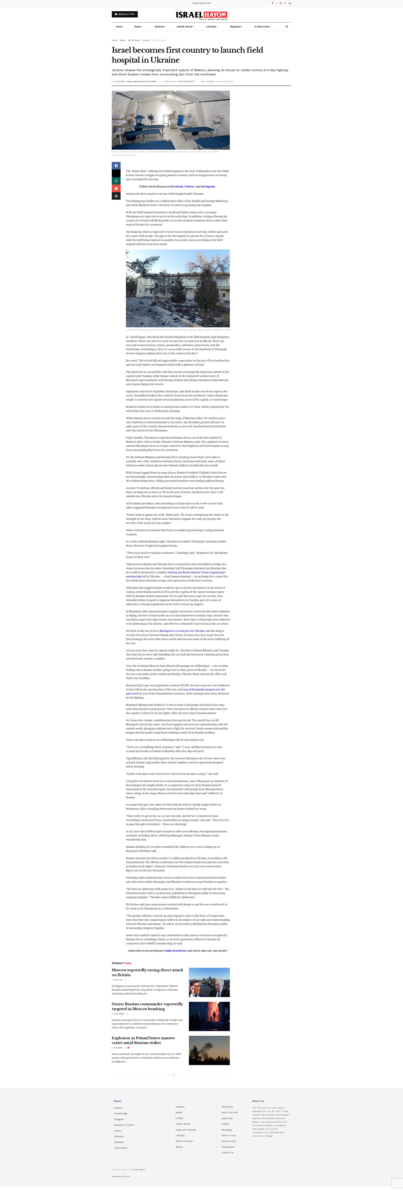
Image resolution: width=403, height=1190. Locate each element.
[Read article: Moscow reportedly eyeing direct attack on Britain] (209, 982)
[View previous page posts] (168, 1075)
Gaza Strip (227, 1118)
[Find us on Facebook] (272, 3)
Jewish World (183, 1124)
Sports (179, 1147)
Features (180, 1106)
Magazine (235, 26)
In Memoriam (262, 26)
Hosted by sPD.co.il (121, 1176)
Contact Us (227, 1152)
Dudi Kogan (119, 1014)
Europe (146, 40)
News (137, 26)
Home (119, 26)
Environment (120, 1148)
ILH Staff (118, 1048)
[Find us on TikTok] (285, 3)
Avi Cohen (120, 81)
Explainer (119, 1142)
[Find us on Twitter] (276, 3)
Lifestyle (180, 1135)
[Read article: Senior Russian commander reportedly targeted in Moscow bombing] (209, 1016)
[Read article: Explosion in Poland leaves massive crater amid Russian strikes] (209, 1050)
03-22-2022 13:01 (185, 81)
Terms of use (229, 1135)
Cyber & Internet (184, 1141)
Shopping (227, 1129)
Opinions (159, 26)
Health (179, 1112)
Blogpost (119, 1119)
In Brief (179, 1118)
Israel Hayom (139, 1169)
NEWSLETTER (126, 14)
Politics (225, 1124)
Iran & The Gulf (230, 1112)
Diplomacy (228, 1106)
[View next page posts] (173, 1075)
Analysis (118, 1107)
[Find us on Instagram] (281, 3)
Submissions (228, 1147)
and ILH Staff (149, 81)
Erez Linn (118, 980)
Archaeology (120, 1113)
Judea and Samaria (186, 1129)
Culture (118, 1130)
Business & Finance (124, 1125)
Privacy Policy (229, 1141)
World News (134, 40)
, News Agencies (134, 81)
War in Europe (159, 40)
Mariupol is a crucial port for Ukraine (182, 630)
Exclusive (119, 1136)
